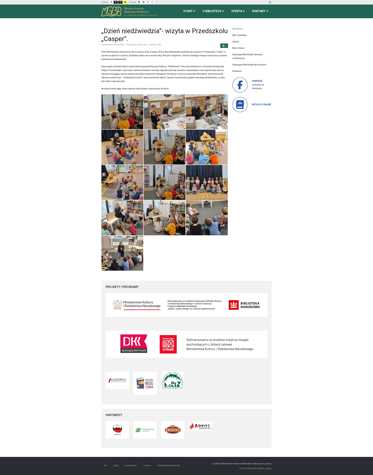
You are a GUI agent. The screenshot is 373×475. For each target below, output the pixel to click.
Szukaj (270, 2)
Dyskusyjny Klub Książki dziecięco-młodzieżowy (247, 56)
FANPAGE (257, 81)
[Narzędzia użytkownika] (224, 46)
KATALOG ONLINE (261, 104)
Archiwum (237, 71)
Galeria (235, 41)
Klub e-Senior (238, 48)
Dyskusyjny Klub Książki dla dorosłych (249, 64)
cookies (268, 468)
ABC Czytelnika (239, 35)
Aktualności (237, 29)
